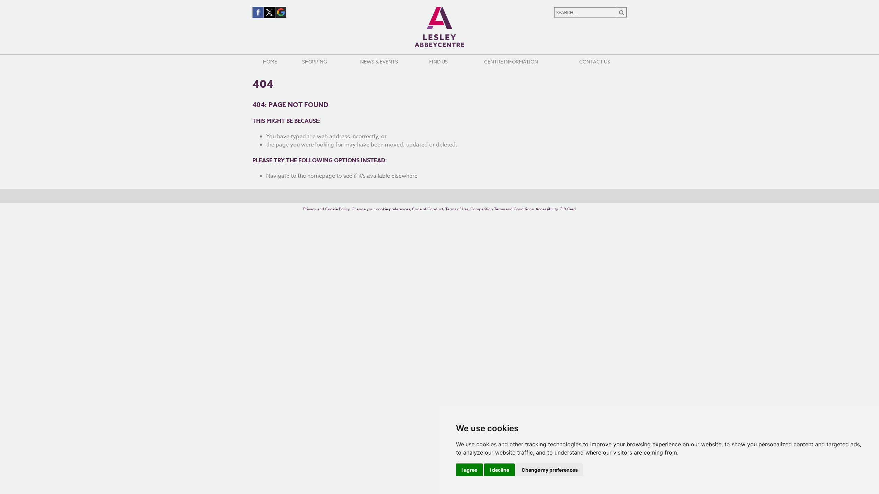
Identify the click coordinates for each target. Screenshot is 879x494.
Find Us (438, 61)
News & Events (379, 61)
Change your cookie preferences (381, 209)
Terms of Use (456, 209)
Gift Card (568, 209)
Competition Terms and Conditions (502, 209)
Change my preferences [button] (550, 470)
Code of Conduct (427, 209)
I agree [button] (469, 470)
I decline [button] (499, 470)
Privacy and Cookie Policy (326, 209)
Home (270, 61)
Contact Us (594, 61)
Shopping (314, 61)
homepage (321, 176)
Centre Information (511, 61)
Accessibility (547, 209)
